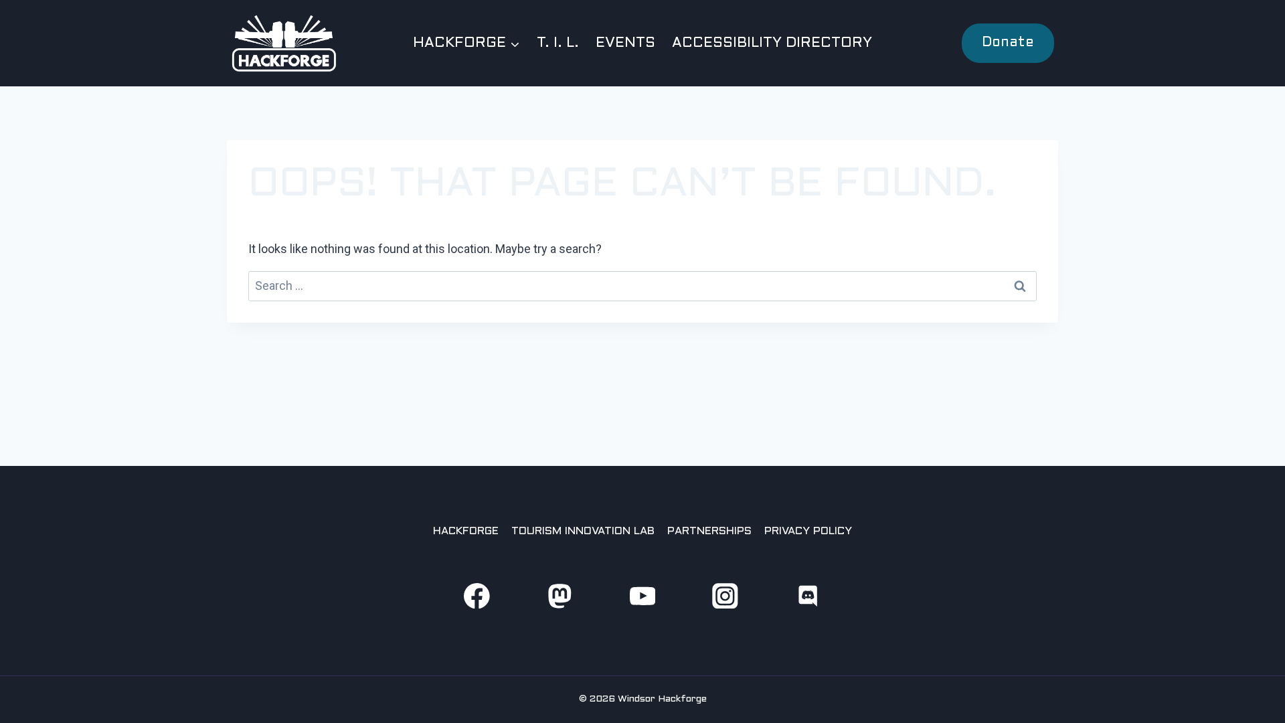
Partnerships (709, 531)
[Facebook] (477, 595)
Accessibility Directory (772, 43)
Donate (1008, 43)
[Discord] (808, 595)
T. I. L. (558, 43)
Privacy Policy (808, 531)
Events (625, 43)
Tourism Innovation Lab (583, 531)
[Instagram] (725, 595)
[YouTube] (642, 595)
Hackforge (466, 531)
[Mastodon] (559, 595)
